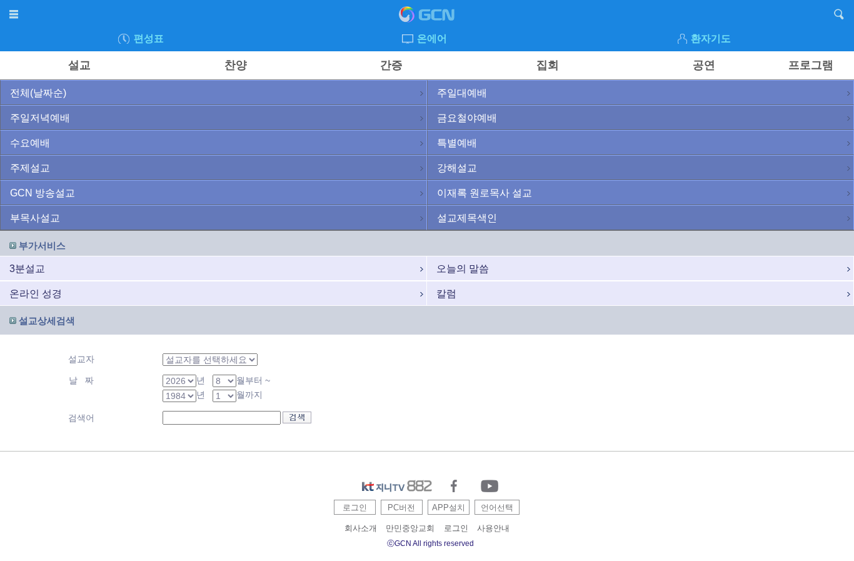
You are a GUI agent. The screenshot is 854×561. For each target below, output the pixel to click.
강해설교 (457, 168)
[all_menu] (14, 16)
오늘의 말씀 (462, 268)
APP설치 (448, 507)
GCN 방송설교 (42, 193)
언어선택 (497, 507)
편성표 (149, 38)
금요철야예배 (467, 118)
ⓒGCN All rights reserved (430, 543)
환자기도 (711, 38)
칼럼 (446, 293)
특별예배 (457, 143)
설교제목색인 (467, 218)
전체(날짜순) (38, 93)
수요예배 (30, 143)
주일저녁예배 (40, 118)
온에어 (432, 38)
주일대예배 (462, 93)
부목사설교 (35, 218)
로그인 (355, 507)
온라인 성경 (35, 293)
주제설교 (30, 168)
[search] (839, 16)
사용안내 (493, 528)
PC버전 (401, 507)
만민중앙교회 (410, 528)
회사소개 (360, 528)
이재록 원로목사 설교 (484, 193)
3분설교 (27, 268)
